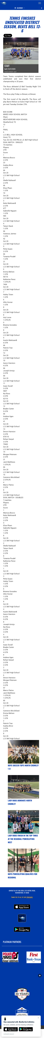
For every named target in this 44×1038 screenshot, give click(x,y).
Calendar (20, 8)
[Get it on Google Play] (26, 1029)
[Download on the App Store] (11, 1029)
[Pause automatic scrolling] (40, 975)
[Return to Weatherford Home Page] (3, 3)
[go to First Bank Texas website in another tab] (33, 957)
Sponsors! (29, 897)
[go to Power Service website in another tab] (10, 957)
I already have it (9, 1034)
